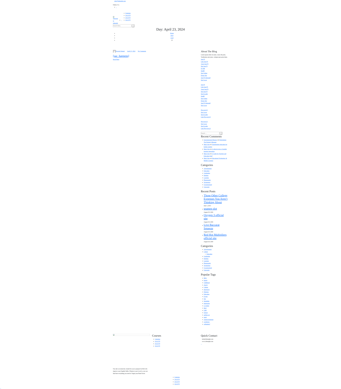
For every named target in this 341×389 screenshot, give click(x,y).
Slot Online (204, 73)
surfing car (207, 315)
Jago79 (203, 59)
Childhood (207, 282)
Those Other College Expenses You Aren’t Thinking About (216, 199)
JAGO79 (127, 15)
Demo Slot (204, 75)
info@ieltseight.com (120, 1)
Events (206, 296)
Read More (116, 59)
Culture (206, 252)
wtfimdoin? (207, 324)
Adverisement (208, 168)
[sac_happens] (121, 55)
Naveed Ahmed (120, 51)
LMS (205, 310)
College (206, 287)
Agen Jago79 (204, 64)
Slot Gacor (204, 80)
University (207, 187)
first (205, 299)
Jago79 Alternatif (205, 78)
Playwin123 (204, 110)
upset (205, 317)
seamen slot (210, 208)
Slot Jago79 (204, 66)
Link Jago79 (204, 61)
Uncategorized (208, 184)
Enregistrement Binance (210, 140)
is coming (206, 306)
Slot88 (203, 71)
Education (206, 171)
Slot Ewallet (204, 94)
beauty (205, 280)
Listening (128, 13)
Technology (207, 182)
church (206, 285)
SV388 (203, 68)
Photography (207, 180)
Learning (206, 178)
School (206, 312)
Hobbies (206, 175)
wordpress (206, 322)
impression (207, 303)
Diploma (206, 292)
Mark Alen (207, 144)
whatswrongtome (208, 319)
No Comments (142, 51)
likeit (205, 308)
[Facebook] (116, 7)
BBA (205, 278)
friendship (206, 301)
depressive (207, 289)
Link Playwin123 (206, 117)
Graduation (207, 173)
